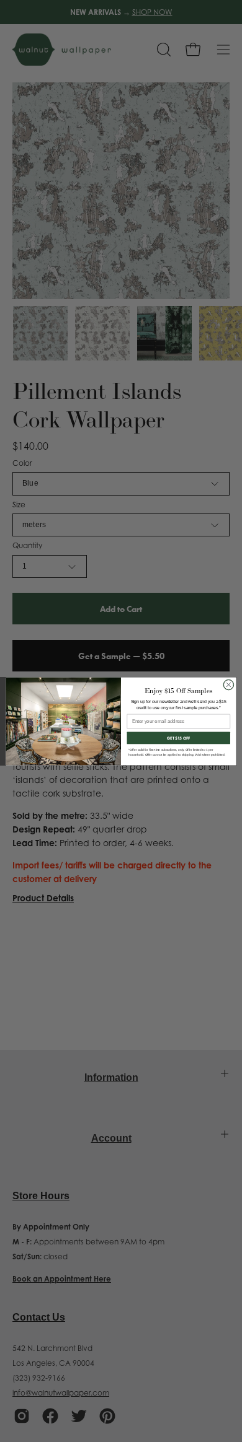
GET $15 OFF (178, 738)
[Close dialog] (228, 684)
